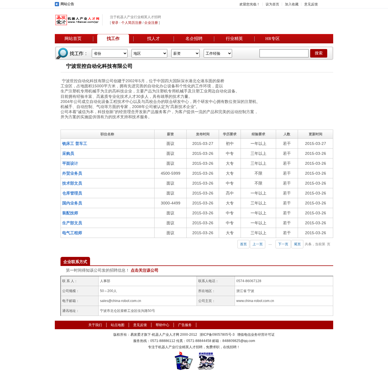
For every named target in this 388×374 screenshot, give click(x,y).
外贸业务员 (72, 173)
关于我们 (95, 325)
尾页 (297, 244)
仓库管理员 (72, 193)
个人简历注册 (131, 23)
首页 (243, 244)
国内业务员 (72, 203)
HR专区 (272, 38)
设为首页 (272, 4)
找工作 (113, 38)
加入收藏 (292, 4)
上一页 (258, 244)
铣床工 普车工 (74, 143)
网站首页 (73, 38)
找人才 (153, 38)
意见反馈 (311, 4)
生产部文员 (72, 223)
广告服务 (185, 325)
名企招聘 (194, 38)
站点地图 (117, 325)
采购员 (68, 153)
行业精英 (234, 38)
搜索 (319, 53)
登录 (115, 23)
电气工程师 (72, 233)
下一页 (283, 244)
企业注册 (151, 23)
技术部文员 (72, 183)
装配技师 (70, 213)
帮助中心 (162, 325)
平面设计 (70, 163)
